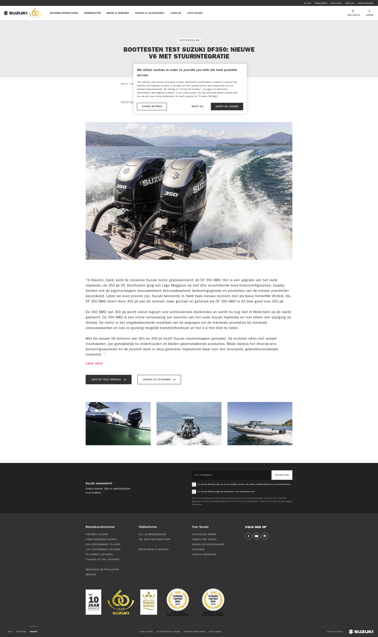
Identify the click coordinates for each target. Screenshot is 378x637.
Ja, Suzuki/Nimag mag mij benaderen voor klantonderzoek (226, 491)
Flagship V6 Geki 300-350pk (102, 559)
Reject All (198, 106)
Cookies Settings (152, 106)
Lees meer (94, 363)
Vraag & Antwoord (204, 554)
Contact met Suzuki (204, 539)
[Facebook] (248, 536)
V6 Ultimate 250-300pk (99, 554)
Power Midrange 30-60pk (101, 539)
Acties (307, 3)
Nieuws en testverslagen (208, 544)
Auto (10, 632)
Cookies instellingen (168, 632)
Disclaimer (215, 632)
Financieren (321, 3)
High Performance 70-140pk (103, 544)
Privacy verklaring (194, 632)
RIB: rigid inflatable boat (154, 539)
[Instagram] (264, 536)
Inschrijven (282, 475)
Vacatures (198, 549)
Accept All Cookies (227, 106)
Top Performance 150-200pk (103, 549)
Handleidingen (365, 3)
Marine (124, 84)
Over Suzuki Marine (204, 534)
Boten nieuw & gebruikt (154, 549)
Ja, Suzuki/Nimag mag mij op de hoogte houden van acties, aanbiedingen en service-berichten (243, 484)
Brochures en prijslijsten (102, 569)
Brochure (336, 3)
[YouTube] (256, 536)
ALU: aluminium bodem (152, 534)
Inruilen (349, 3)
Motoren (21, 632)
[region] (190, 89)
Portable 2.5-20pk (97, 534)
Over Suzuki (146, 632)
